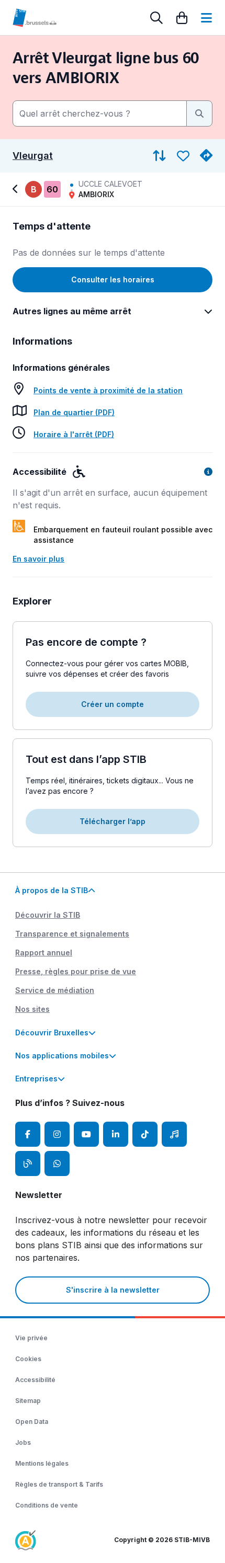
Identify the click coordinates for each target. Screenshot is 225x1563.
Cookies (28, 1359)
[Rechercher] (156, 18)
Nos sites (32, 1009)
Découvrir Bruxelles (51, 1032)
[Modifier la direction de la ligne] (159, 156)
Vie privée (31, 1338)
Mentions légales (42, 1463)
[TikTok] (145, 1134)
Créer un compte (112, 704)
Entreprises (36, 1078)
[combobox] (100, 113)
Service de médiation (54, 990)
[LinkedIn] (115, 1134)
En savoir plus (38, 558)
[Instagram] (57, 1134)
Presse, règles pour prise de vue (75, 971)
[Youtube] (86, 1134)
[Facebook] (27, 1134)
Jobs (23, 1442)
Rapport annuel (43, 952)
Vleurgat (33, 156)
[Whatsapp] (57, 1163)
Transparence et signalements (72, 933)
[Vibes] (174, 1134)
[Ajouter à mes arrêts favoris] (183, 156)
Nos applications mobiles (62, 1055)
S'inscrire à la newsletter (113, 1289)
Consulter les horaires (112, 279)
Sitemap (28, 1401)
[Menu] (206, 18)
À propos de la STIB (51, 890)
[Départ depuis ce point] (206, 156)
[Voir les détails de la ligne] (17, 189)
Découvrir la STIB (47, 914)
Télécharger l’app (112, 821)
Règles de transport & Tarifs (59, 1484)
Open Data (31, 1421)
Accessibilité (35, 1380)
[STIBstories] (27, 1163)
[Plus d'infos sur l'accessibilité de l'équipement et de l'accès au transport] (208, 471)
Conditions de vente (46, 1505)
